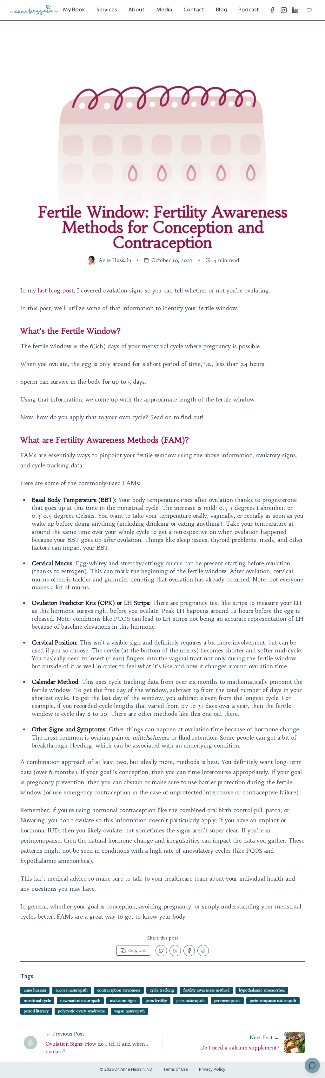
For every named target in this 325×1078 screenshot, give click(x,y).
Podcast (248, 10)
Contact (193, 10)
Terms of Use (175, 1070)
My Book (74, 10)
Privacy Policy (212, 1070)
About (136, 10)
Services (106, 10)
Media (164, 10)
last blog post (56, 290)
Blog (221, 10)
